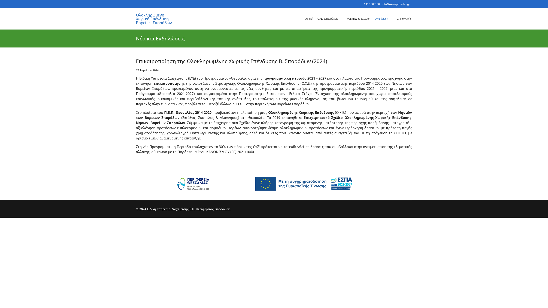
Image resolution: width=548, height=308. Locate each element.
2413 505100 (372, 4)
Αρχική (309, 18)
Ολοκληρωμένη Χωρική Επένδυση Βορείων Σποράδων (154, 19)
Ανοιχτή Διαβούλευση (358, 18)
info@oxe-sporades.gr (396, 4)
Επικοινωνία (404, 18)
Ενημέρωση (381, 18)
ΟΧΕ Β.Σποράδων (327, 18)
